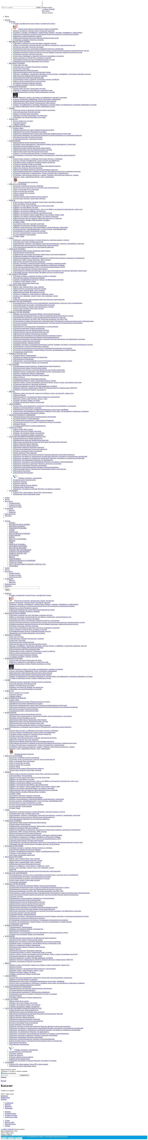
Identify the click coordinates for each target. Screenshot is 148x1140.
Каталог (7, 20)
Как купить (9, 501)
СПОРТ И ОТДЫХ (15, 427)
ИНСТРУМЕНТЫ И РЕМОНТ (19, 126)
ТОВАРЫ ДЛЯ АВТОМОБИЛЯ (20, 301)
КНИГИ (11, 157)
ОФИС (11, 238)
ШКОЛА (12, 391)
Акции (7, 498)
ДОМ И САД (13, 119)
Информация (5, 1097)
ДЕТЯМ (11, 108)
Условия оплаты (14, 503)
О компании (9, 508)
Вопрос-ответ (9, 1122)
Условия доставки (15, 505)
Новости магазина (9, 1073)
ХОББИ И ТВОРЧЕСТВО (18, 353)
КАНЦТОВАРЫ (14, 141)
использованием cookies (35, 1136)
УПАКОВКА (13, 490)
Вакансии (12, 512)
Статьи (7, 1120)
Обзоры (7, 1126)
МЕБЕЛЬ (12, 200)
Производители (10, 514)
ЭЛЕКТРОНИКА (15, 404)
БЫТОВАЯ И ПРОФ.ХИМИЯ (19, 41)
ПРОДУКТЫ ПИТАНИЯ (17, 285)
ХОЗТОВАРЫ (14, 364)
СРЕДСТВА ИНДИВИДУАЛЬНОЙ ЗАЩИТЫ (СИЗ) (27, 436)
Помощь (4, 1099)
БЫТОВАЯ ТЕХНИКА (17, 63)
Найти (7, 590)
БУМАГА (12, 22)
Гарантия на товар (15, 507)
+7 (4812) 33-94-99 (48, 9)
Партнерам (8, 1108)
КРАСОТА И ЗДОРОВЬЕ (17, 184)
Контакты (8, 516)
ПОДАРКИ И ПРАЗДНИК (18, 274)
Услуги (7, 499)
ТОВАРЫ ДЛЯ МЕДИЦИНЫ (19, 312)
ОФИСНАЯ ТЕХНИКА (17, 249)
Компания (4, 1096)
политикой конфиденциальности (56, 1136)
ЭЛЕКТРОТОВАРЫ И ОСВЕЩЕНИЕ (22, 415)
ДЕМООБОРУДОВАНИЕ (18, 86)
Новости (12, 510)
